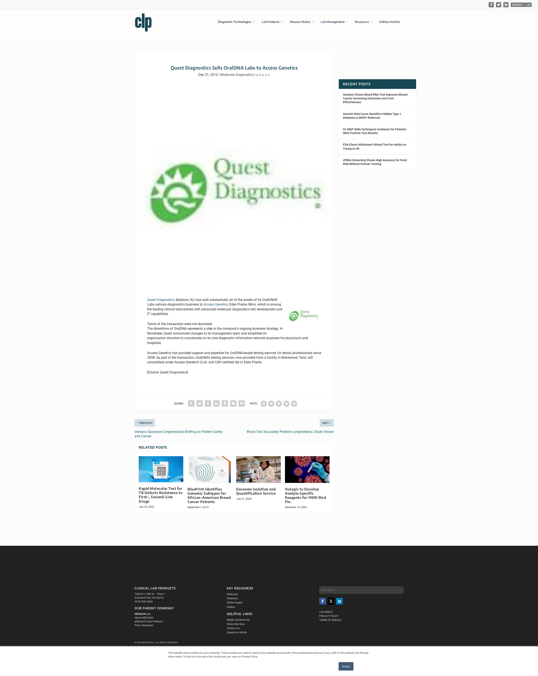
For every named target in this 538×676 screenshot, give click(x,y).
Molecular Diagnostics (236, 75)
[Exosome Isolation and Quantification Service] (258, 469)
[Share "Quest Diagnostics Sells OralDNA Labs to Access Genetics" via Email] (233, 403)
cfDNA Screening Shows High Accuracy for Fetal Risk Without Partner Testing (375, 162)
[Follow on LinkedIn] (339, 601)
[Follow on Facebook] (322, 601)
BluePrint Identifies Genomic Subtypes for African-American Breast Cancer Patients (209, 495)
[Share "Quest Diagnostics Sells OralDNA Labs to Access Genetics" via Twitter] (199, 403)
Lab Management (333, 22)
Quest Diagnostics (160, 300)
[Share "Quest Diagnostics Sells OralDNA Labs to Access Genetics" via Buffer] (225, 403)
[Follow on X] (331, 601)
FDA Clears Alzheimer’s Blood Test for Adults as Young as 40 (374, 146)
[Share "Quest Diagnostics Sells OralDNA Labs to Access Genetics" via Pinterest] (208, 403)
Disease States (300, 22)
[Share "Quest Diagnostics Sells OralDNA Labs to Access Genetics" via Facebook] (191, 403)
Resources (362, 22)
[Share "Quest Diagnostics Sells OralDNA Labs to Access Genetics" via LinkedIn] (216, 403)
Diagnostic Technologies (234, 22)
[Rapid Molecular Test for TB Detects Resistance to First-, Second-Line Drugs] (161, 469)
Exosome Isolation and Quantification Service (256, 491)
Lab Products (271, 22)
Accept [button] (346, 666)
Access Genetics (216, 304)
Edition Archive (389, 22)
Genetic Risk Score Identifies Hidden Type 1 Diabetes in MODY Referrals (372, 115)
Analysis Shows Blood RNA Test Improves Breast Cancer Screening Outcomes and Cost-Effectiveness (375, 98)
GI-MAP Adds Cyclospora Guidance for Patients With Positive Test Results (374, 131)
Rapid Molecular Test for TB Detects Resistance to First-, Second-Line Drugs (160, 494)
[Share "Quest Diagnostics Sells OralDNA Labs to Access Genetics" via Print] (241, 403)
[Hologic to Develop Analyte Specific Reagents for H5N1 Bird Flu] (307, 469)
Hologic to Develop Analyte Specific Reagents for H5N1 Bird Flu (305, 495)
